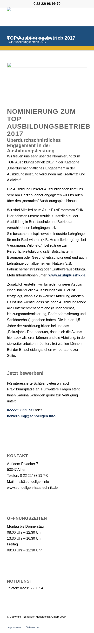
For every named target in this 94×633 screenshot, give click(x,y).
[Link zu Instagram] (83, 622)
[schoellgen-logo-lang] (39, 16)
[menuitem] (14, 627)
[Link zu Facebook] (76, 622)
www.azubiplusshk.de (66, 275)
